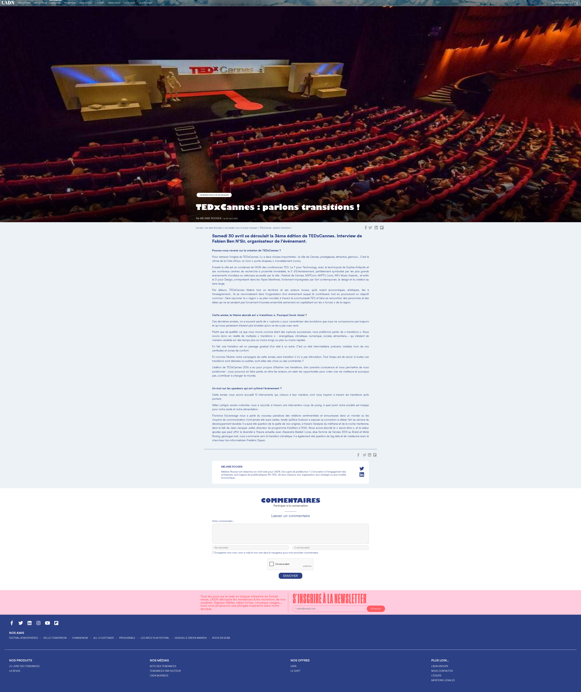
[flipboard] (382, 228)
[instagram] (38, 624)
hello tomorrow (55, 637)
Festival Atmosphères (23, 637)
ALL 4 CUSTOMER (103, 637)
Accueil (199, 227)
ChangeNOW (80, 637)
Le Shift (100, 3)
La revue (14, 670)
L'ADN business (159, 675)
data (293, 666)
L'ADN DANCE (114, 3)
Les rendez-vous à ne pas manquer (214, 195)
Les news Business (213, 227)
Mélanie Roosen (210, 218)
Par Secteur (40, 3)
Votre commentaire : (223, 520)
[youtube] (47, 624)
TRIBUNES (55, 3)
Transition (69, 3)
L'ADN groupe (439, 666)
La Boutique (145, 3)
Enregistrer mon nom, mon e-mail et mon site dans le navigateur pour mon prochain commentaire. (267, 552)
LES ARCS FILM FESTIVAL (155, 637)
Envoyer (290, 575)
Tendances (24, 3)
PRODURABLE (127, 637)
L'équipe (436, 675)
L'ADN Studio (85, 3)
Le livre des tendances (24, 666)
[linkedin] (376, 228)
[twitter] (370, 228)
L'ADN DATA (129, 3)
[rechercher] (576, 3)
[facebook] (366, 228)
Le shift (295, 670)
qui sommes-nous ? (562, 3)
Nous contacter (442, 670)
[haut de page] (575, 688)
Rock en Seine (221, 637)
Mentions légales (443, 680)
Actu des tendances (163, 666)
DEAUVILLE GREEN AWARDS (191, 637)
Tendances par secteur (165, 670)
